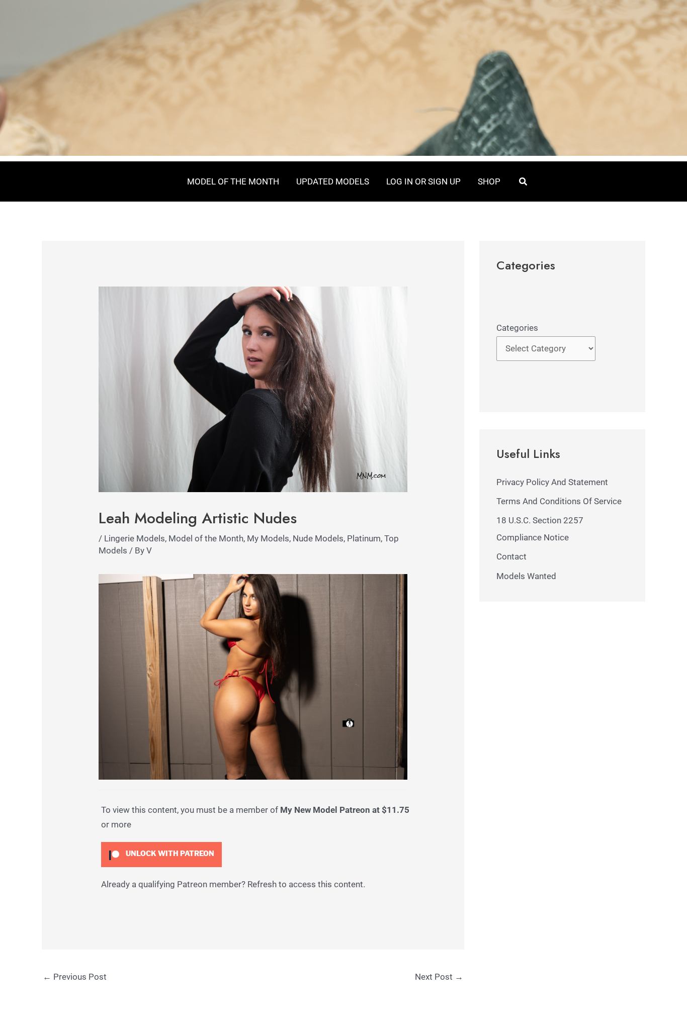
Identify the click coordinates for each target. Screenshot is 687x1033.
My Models (268, 538)
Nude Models (318, 538)
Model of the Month (205, 538)
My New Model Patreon (325, 810)
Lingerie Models (134, 538)
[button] (523, 181)
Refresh (262, 884)
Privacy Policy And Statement (552, 482)
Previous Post (75, 977)
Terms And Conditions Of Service (559, 501)
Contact (511, 556)
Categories (517, 328)
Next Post (439, 977)
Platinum (364, 538)
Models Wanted (526, 576)
